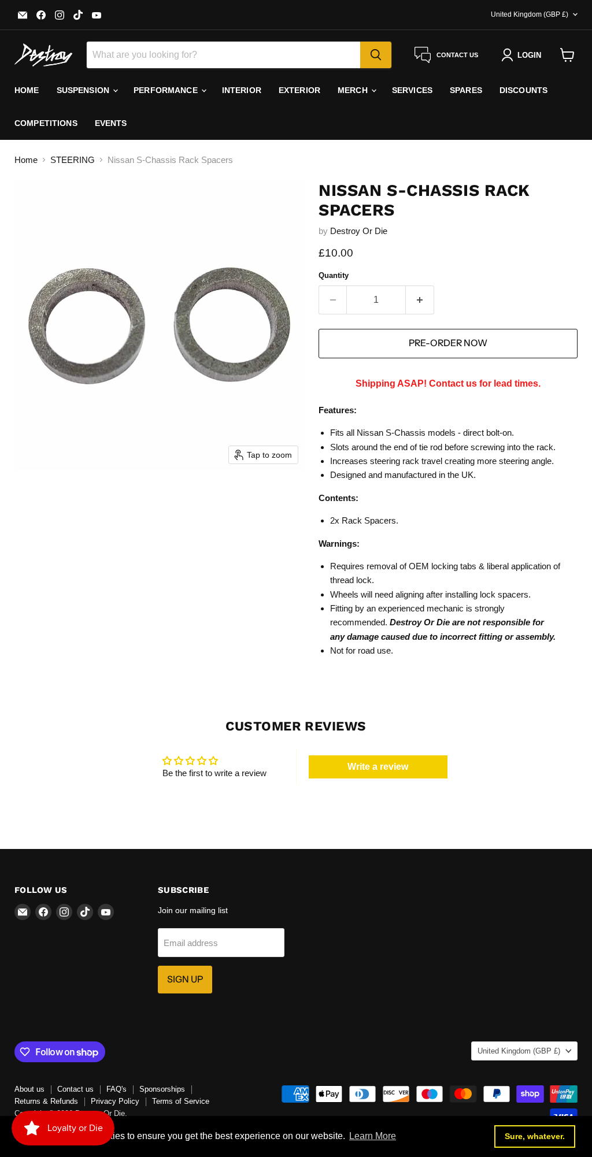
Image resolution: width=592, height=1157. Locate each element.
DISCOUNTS (523, 90)
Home (26, 160)
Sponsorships (162, 1089)
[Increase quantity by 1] (420, 299)
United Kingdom (529, 14)
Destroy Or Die (358, 231)
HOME (26, 90)
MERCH (354, 90)
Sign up (185, 979)
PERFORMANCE (167, 90)
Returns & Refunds (46, 1101)
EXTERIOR (299, 90)
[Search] (375, 55)
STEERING (72, 160)
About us (29, 1089)
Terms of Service (180, 1101)
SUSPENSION (84, 90)
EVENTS (111, 123)
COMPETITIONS (45, 123)
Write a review (377, 767)
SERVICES (412, 90)
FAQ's (116, 1089)
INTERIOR (241, 90)
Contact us (75, 1089)
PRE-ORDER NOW (448, 343)
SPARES (466, 90)
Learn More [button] (372, 1136)
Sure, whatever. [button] (535, 1136)
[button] (523, 55)
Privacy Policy (115, 1101)
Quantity (334, 275)
